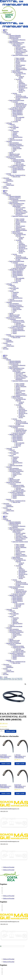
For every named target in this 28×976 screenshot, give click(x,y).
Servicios (14, 93)
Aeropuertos (19, 66)
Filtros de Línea (16, 176)
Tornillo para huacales (22, 91)
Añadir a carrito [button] (5, 763)
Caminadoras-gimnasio (21, 69)
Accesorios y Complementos (16, 166)
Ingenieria (8, 173)
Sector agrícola (19, 48)
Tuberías (14, 171)
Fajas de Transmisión (17, 72)
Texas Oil (11, 138)
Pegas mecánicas (23, 85)
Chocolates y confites (21, 49)
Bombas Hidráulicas (17, 111)
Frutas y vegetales (20, 58)
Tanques (14, 172)
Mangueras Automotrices (15, 144)
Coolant (14, 149)
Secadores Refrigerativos (18, 169)
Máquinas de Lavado (14, 154)
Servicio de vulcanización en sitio (21, 95)
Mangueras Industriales (15, 35)
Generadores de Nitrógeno (18, 165)
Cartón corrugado (20, 59)
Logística (18, 63)
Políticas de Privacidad (8, 867)
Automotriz (9, 141)
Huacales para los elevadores (23, 88)
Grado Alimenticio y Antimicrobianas (17, 44)
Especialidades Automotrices (16, 145)
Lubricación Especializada (15, 140)
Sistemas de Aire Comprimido (13, 156)
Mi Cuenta (5, 188)
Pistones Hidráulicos (17, 113)
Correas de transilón (21, 77)
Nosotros (5, 182)
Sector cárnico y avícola (21, 51)
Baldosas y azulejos (20, 68)
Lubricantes (9, 123)
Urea (13, 151)
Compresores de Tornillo (18, 161)
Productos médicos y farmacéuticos (21, 53)
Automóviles (15, 131)
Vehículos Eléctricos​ (17, 137)
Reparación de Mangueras (18, 39)
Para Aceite (18, 118)
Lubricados (18, 162)
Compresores (12, 158)
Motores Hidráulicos (17, 110)
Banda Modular (16, 70)
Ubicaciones (6, 178)
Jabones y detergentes (21, 61)
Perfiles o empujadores (22, 82)
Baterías (11, 152)
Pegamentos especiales (21, 104)
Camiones (14, 133)
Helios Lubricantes (14, 127)
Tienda (4, 31)
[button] (1, 352)
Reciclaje (18, 62)
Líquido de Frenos (16, 148)
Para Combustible (20, 117)
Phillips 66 (12, 124)
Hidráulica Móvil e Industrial (16, 109)
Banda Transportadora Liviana (16, 42)
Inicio (1, 678)
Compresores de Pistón (18, 159)
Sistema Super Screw (21, 106)
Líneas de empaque (20, 65)
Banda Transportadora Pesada (16, 100)
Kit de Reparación (13, 38)
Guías (20, 80)
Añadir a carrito (10, 731)
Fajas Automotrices (14, 142)
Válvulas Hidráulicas (17, 114)
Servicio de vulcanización (18, 107)
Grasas (14, 125)
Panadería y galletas (20, 46)
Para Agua (18, 120)
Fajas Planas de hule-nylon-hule (21, 74)
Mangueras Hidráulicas (15, 37)
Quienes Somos (10, 185)
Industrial (8, 34)
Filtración (14, 116)
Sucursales (8, 179)
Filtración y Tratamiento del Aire (17, 175)
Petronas (11, 130)
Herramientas (22, 86)
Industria (14, 134)
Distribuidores (9, 180)
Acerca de (8, 183)
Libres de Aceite (20, 164)
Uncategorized (7, 678)
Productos (5, 32)
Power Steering (16, 147)
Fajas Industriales (13, 41)
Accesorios (18, 79)
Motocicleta (15, 135)
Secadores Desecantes (17, 168)
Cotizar (5, 186)
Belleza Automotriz (14, 155)
